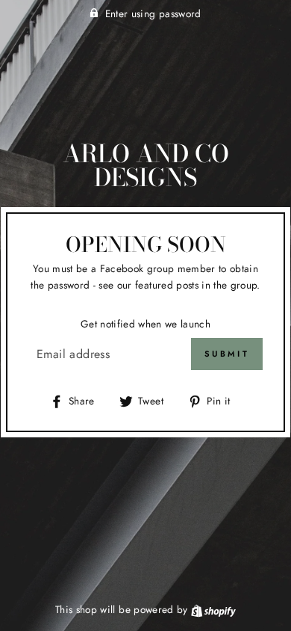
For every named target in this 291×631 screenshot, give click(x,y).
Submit (226, 354)
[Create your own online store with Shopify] (213, 609)
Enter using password (153, 13)
